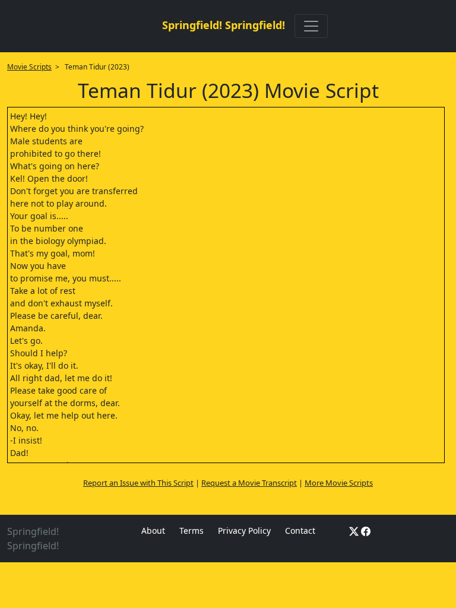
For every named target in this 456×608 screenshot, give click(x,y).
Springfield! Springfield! (223, 25)
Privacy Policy (244, 530)
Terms (191, 530)
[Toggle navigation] (311, 26)
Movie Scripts (29, 67)
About (153, 530)
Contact (300, 530)
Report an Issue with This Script (138, 482)
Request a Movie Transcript (249, 482)
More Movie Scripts (339, 482)
